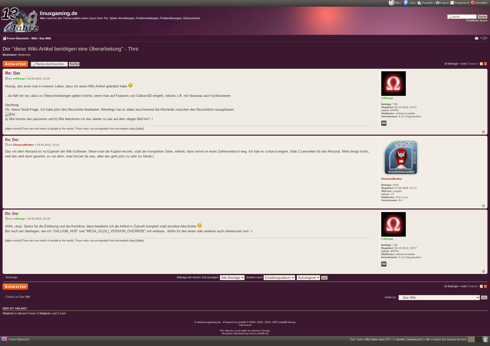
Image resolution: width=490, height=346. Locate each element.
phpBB (242, 322)
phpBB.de (263, 333)
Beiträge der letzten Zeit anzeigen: (198, 277)
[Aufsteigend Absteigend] (312, 277)
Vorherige (11, 277)
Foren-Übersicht (18, 38)
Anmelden (481, 2)
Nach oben (483, 132)
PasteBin (427, 2)
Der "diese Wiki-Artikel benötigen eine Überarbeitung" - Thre (70, 49)
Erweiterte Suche (476, 20)
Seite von (469, 63)
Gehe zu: (390, 297)
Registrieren (462, 2)
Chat (412, 2)
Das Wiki (45, 38)
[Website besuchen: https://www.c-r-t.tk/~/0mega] (383, 123)
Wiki (397, 2)
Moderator (24, 54)
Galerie (444, 2)
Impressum (245, 325)
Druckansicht (477, 38)
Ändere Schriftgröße (483, 38)
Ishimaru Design (260, 330)
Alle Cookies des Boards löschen (446, 339)
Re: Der (12, 73)
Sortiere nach (254, 277)
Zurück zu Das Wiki (18, 296)
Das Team (356, 339)
